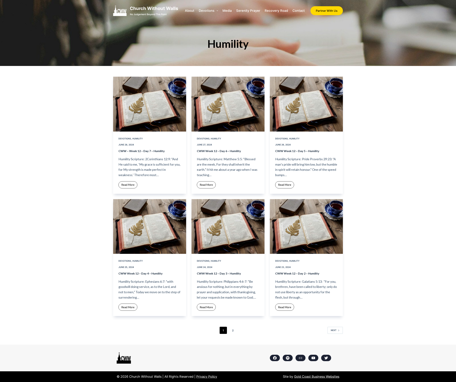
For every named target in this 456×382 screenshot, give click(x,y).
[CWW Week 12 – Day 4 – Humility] (149, 226)
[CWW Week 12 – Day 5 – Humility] (306, 104)
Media (227, 10)
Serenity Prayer (248, 10)
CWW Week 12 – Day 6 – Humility (219, 151)
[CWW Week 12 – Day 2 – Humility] (306, 226)
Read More (129, 185)
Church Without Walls (154, 8)
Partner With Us (327, 10)
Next (333, 330)
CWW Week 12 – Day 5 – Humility (297, 151)
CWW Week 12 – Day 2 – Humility (297, 273)
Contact (298, 10)
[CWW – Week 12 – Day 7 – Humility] (149, 104)
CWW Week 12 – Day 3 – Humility (219, 273)
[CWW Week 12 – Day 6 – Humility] (228, 104)
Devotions (206, 10)
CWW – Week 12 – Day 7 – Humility (141, 151)
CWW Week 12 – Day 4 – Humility (140, 273)
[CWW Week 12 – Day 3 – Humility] (228, 226)
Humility (137, 138)
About (189, 10)
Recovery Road (276, 10)
